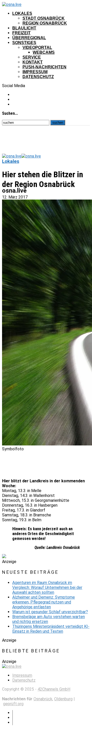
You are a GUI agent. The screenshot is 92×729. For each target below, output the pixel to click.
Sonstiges (24, 42)
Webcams (44, 52)
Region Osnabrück (44, 23)
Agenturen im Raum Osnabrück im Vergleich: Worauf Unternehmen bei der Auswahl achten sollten (47, 587)
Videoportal (37, 47)
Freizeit (21, 33)
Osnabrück (42, 698)
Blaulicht (24, 28)
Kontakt (32, 62)
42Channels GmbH (54, 689)
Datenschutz (38, 77)
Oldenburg (63, 698)
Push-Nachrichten (44, 67)
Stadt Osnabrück (43, 18)
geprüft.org (13, 703)
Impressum (35, 72)
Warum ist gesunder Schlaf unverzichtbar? (50, 611)
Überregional (29, 38)
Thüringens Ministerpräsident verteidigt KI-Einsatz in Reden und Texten (50, 629)
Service (31, 57)
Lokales (22, 13)
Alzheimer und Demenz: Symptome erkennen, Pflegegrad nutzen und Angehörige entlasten (43, 602)
